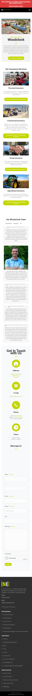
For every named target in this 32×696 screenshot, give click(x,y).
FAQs (4, 649)
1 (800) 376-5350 (18, 417)
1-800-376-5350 (6, 597)
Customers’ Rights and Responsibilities (13, 665)
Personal (16, 223)
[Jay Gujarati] (16, 313)
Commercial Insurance (9, 624)
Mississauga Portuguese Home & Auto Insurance (15, 631)
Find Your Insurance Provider (10, 680)
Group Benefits (7, 628)
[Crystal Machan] (16, 234)
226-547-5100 (17, 415)
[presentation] (16, 558)
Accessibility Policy (8, 662)
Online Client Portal (8, 683)
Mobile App (6, 686)
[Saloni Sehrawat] (16, 333)
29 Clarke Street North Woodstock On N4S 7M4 (16, 375)
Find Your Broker (7, 676)
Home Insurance (7, 618)
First (5, 483)
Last (5, 492)
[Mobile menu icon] (29, 10)
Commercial (8, 223)
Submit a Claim (7, 673)
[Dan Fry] (16, 263)
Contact (5, 652)
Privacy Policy (6, 655)
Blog (4, 645)
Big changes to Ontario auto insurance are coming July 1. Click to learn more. (16, 4)
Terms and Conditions (8, 659)
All (20, 223)
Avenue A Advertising (20, 694)
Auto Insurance (7, 621)
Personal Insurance (8, 614)
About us (5, 639)
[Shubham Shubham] (16, 293)
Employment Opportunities (10, 642)
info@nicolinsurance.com (16, 396)
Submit (8, 564)
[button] (16, 58)
